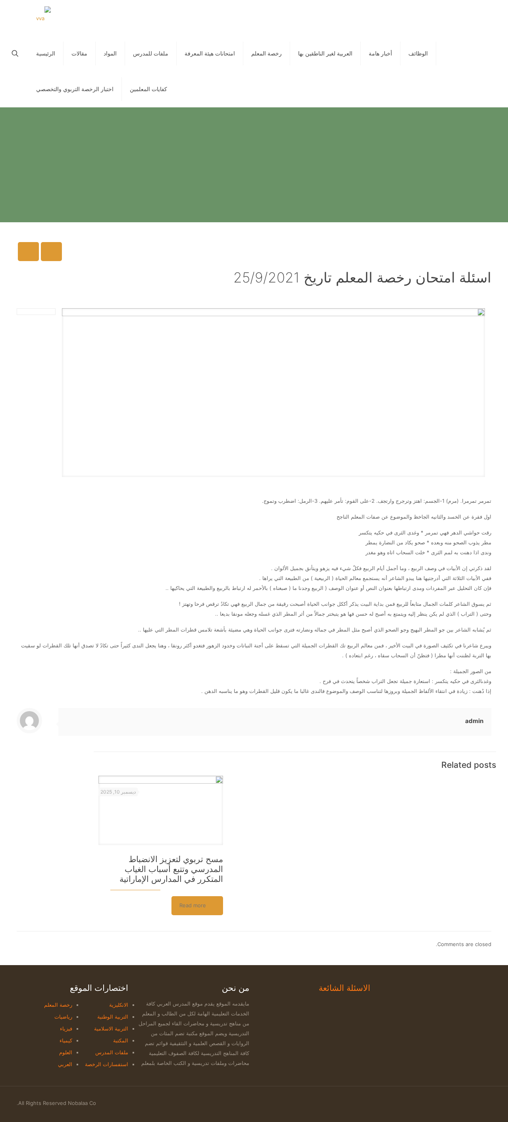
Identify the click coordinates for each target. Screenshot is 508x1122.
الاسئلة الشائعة (344, 988)
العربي (65, 1064)
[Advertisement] (254, 166)
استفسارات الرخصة (106, 1064)
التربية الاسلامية (111, 1028)
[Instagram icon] (459, 1103)
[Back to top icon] (488, 1100)
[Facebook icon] (473, 1103)
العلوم (65, 1052)
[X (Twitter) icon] (465, 1103)
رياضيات (63, 1016)
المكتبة (120, 1040)
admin (474, 721)
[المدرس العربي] (43, 18)
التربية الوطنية (112, 1016)
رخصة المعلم (58, 1005)
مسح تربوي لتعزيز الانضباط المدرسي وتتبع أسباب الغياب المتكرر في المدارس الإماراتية (171, 869)
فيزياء (66, 1028)
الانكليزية (118, 1005)
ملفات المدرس (111, 1052)
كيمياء (66, 1040)
